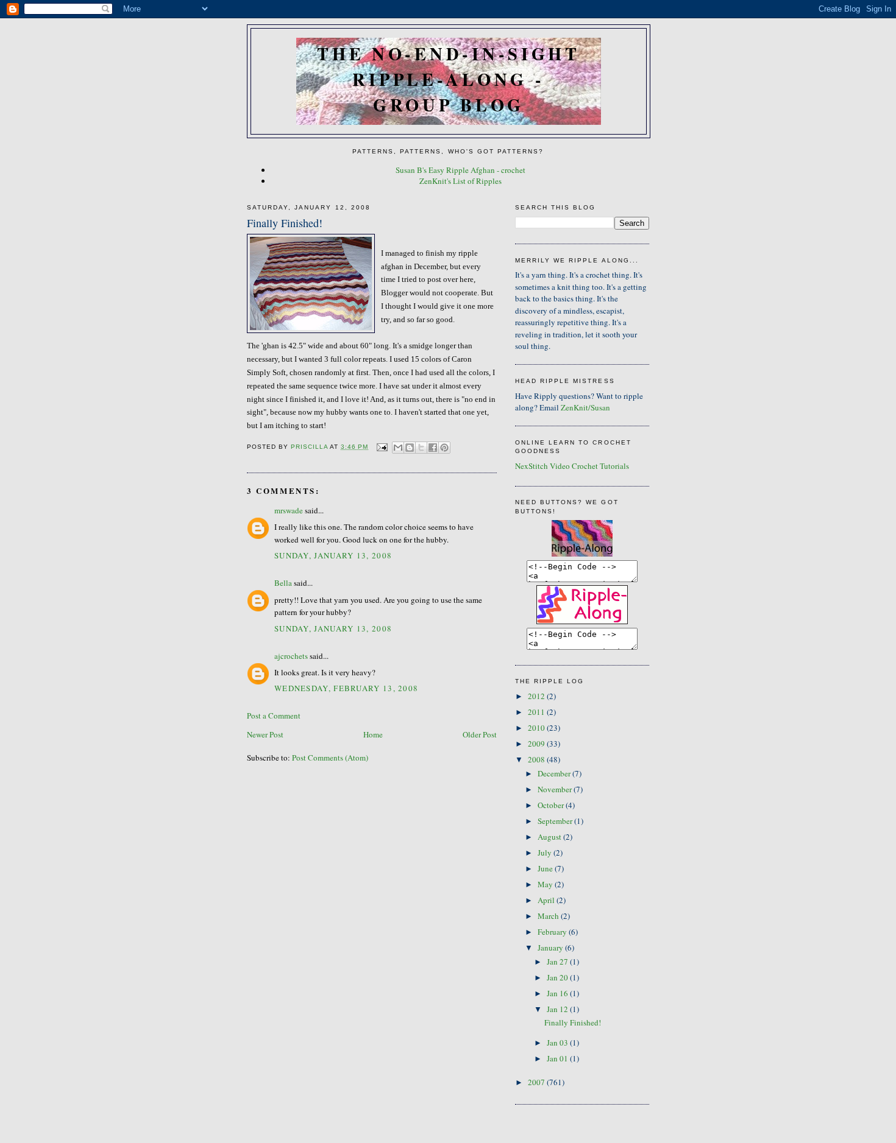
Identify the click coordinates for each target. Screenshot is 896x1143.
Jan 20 (558, 977)
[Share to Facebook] (433, 447)
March (549, 915)
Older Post (480, 734)
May (546, 884)
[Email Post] (381, 446)
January (551, 947)
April (547, 900)
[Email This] (398, 447)
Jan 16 (558, 993)
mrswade (288, 510)
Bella (283, 582)
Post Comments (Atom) (330, 757)
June (546, 868)
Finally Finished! (572, 1022)
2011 (537, 711)
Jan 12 (558, 1009)
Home (373, 734)
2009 (537, 743)
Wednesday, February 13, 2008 (346, 688)
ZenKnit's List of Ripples (460, 180)
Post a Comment (273, 715)
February (553, 931)
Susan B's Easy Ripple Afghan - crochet (460, 169)
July (545, 852)
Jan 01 (558, 1058)
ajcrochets (291, 655)
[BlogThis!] (410, 447)
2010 (537, 727)
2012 (537, 696)
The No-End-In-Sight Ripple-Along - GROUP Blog (448, 79)
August (550, 836)
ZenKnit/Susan (585, 407)
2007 (537, 1082)
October (552, 805)
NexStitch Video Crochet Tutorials (572, 465)
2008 (537, 759)
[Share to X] (421, 447)
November (556, 789)
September (556, 820)
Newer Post (265, 734)
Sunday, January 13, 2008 (333, 555)
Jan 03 (558, 1042)
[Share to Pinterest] (444, 447)
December (555, 773)
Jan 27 (558, 961)
